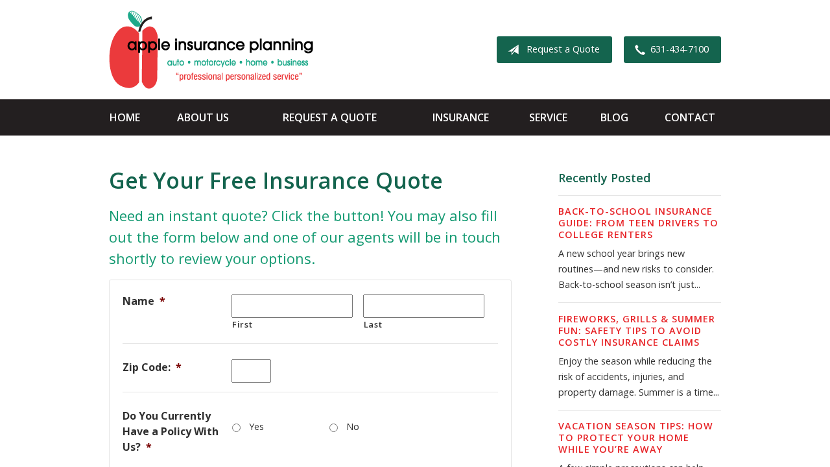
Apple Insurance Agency (211, 49)
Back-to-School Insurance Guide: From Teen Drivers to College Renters (638, 223)
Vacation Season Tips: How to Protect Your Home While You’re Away (635, 437)
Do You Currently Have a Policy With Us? (171, 431)
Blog (614, 117)
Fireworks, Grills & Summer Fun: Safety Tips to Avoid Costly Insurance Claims (636, 330)
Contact (690, 117)
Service (548, 117)
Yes (256, 426)
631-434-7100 (679, 49)
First (242, 324)
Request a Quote (563, 49)
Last (373, 324)
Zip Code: (152, 367)
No (352, 426)
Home (125, 117)
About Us (203, 117)
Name (144, 301)
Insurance (461, 117)
